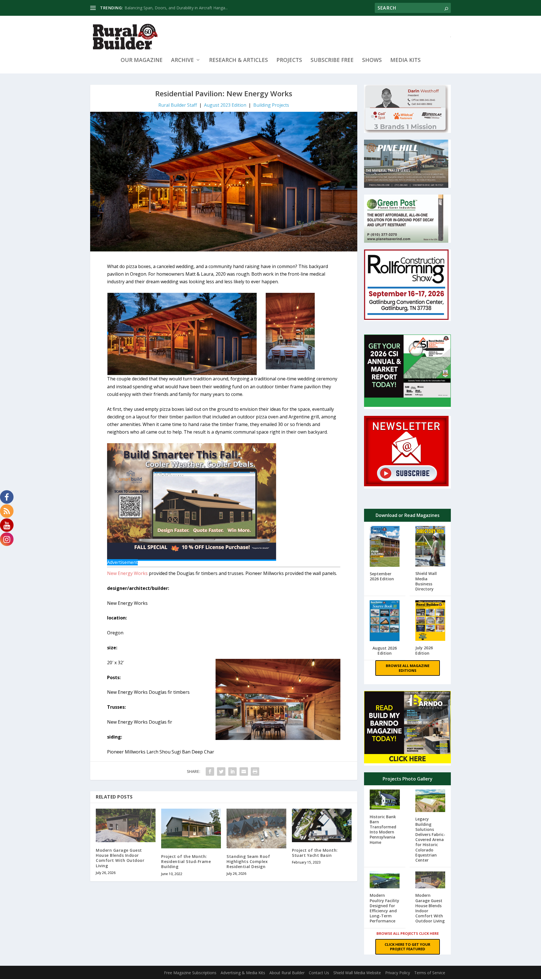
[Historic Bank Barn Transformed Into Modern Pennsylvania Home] (385, 800)
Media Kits (405, 61)
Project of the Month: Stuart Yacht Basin (315, 853)
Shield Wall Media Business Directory (426, 581)
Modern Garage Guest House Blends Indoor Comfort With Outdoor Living (120, 858)
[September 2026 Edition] (385, 547)
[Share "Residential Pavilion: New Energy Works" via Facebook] (210, 771)
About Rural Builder (287, 972)
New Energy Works (127, 573)
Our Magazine (142, 61)
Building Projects (271, 105)
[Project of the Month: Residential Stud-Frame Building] (191, 828)
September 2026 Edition (382, 576)
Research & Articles (238, 61)
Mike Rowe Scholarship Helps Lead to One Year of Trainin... (178, 7)
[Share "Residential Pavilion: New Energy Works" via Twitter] (221, 771)
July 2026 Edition (424, 650)
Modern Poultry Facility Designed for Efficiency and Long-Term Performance (384, 908)
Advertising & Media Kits (243, 972)
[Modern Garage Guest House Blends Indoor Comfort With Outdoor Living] (126, 825)
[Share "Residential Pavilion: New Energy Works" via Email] (243, 771)
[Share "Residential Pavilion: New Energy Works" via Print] (255, 771)
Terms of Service (429, 972)
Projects (289, 61)
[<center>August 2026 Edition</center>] (385, 621)
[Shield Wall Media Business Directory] (430, 547)
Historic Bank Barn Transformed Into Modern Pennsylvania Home (383, 829)
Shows (372, 61)
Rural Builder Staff (177, 105)
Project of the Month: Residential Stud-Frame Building (186, 861)
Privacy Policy (397, 972)
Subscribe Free (332, 61)
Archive (182, 61)
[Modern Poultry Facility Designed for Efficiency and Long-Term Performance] (385, 880)
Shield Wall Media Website (357, 972)
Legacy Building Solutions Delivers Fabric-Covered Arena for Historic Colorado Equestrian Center (430, 839)
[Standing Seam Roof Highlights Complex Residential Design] (256, 828)
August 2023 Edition (225, 105)
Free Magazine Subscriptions (190, 972)
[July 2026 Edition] (430, 621)
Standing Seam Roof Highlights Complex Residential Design (248, 861)
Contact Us (319, 972)
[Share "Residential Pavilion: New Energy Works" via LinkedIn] (232, 771)
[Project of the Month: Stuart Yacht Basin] (322, 825)
